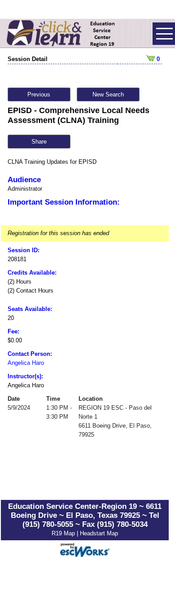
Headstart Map (99, 533)
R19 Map (64, 533)
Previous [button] (38, 94)
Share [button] (39, 141)
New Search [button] (108, 94)
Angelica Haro (26, 362)
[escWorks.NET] (84, 548)
